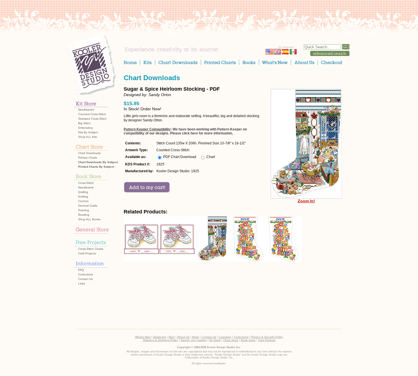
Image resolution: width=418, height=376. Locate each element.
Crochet (83, 201)
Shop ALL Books (89, 219)
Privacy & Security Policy (267, 336)
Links (81, 283)
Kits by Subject (88, 132)
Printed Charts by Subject (96, 166)
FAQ (81, 269)
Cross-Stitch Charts (90, 248)
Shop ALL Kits (87, 136)
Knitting (83, 196)
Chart (210, 157)
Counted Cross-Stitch (92, 114)
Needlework (86, 187)
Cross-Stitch (86, 182)
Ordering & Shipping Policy (160, 340)
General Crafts (87, 205)
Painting (83, 210)
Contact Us (85, 279)
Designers (159, 336)
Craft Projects (87, 253)
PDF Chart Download (179, 157)
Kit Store (215, 340)
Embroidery (85, 127)
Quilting (83, 192)
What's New (142, 336)
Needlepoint (86, 109)
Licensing (225, 336)
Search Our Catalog (194, 340)
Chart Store (230, 340)
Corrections (85, 274)
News (195, 336)
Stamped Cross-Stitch (92, 118)
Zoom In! (306, 201)
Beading (83, 214)
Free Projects (267, 340)
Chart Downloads (89, 153)
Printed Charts (87, 157)
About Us (183, 336)
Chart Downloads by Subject (98, 162)
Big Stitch (84, 123)
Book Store (248, 340)
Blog (172, 336)
